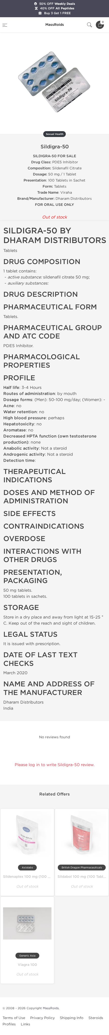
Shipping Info (71, 1018)
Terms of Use (14, 1018)
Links (25, 1024)
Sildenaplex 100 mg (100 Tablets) (32, 876)
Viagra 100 (27, 965)
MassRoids (51, 1008)
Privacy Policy (42, 1018)
